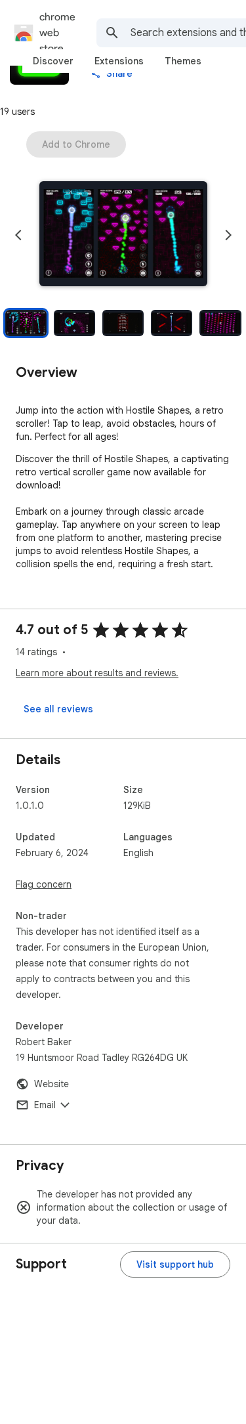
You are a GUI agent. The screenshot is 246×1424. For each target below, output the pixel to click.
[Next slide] (228, 235)
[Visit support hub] (175, 1264)
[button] (123, 235)
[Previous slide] (18, 235)
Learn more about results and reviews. (97, 673)
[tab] (53, 61)
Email (45, 1105)
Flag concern (44, 884)
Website (51, 1084)
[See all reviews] (58, 709)
